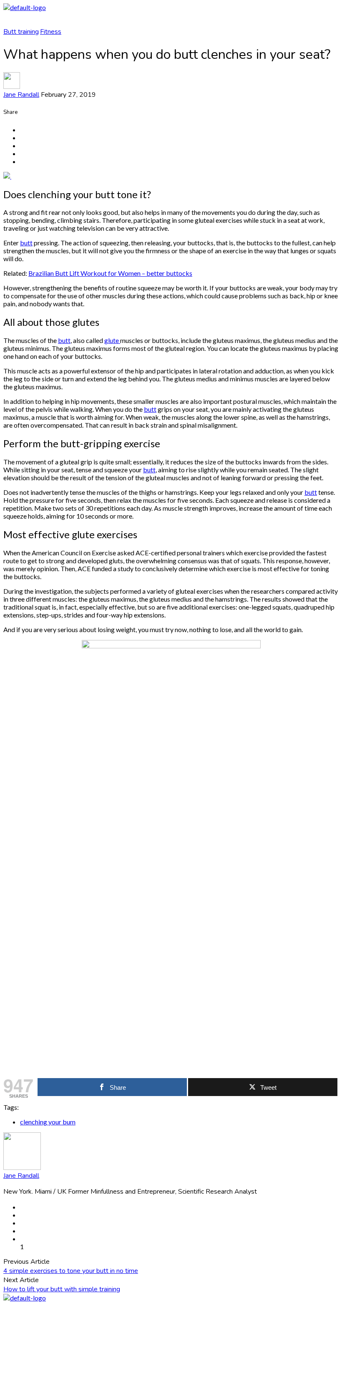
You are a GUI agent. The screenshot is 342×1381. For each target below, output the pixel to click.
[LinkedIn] (171, 1356)
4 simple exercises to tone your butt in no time (70, 1270)
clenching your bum (47, 1122)
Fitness (50, 31)
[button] (171, 19)
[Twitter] (171, 1339)
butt (26, 243)
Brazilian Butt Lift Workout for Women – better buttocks (110, 273)
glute (112, 340)
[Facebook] (171, 1322)
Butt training (21, 31)
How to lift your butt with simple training (61, 1289)
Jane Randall (21, 94)
